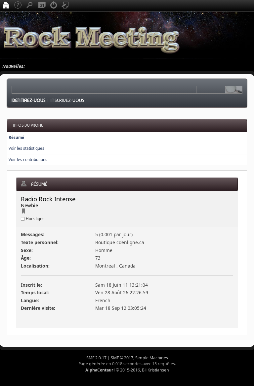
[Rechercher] (30, 5)
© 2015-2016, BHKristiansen (127, 370)
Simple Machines (151, 358)
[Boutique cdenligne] (23, 212)
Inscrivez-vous (67, 100)
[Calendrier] (42, 5)
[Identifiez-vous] (54, 5)
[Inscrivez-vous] (65, 5)
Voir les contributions (28, 159)
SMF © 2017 (122, 358)
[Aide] (18, 5)
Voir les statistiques (26, 148)
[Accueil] (6, 5)
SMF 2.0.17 (96, 358)
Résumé (16, 137)
